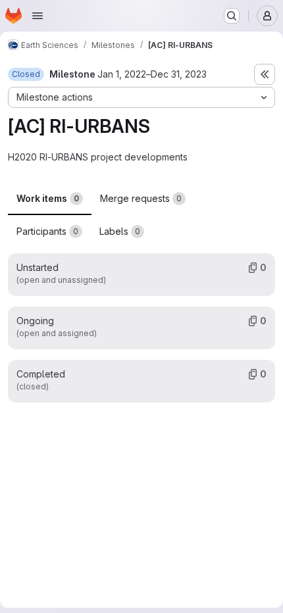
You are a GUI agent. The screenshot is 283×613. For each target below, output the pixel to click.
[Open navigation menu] (37, 15)
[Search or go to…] (232, 16)
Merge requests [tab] (141, 198)
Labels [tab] (119, 231)
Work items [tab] (47, 198)
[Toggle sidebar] (264, 74)
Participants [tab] (47, 231)
